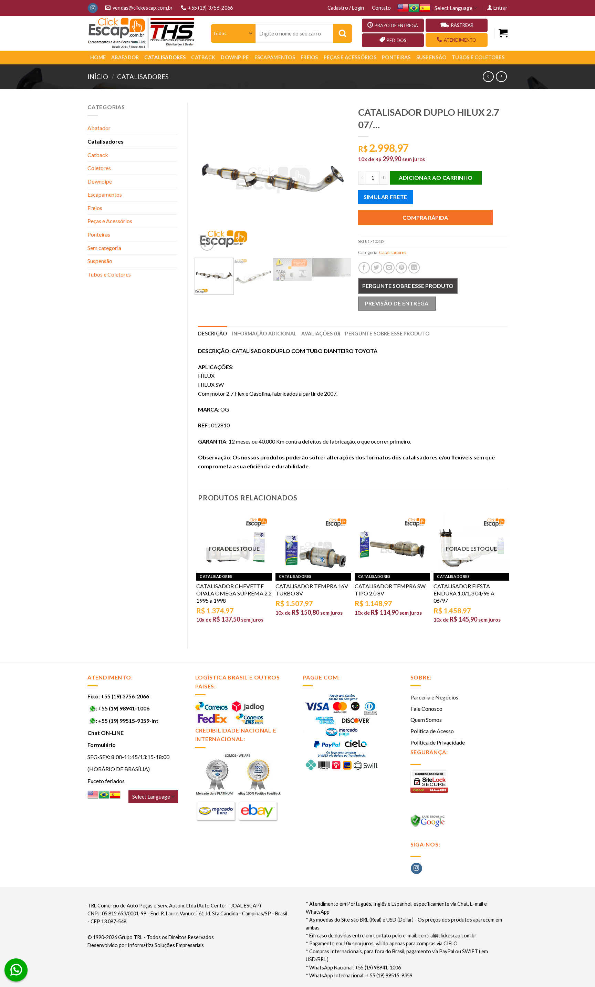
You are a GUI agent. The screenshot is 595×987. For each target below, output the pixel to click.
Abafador (125, 57)
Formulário (101, 744)
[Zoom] (207, 244)
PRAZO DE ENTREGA (396, 25)
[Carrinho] (503, 33)
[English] (402, 8)
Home (98, 57)
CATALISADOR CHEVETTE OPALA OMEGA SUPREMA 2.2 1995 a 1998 (234, 593)
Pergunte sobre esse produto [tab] (387, 333)
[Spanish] (424, 8)
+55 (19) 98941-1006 (123, 708)
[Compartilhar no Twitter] (376, 267)
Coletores (99, 168)
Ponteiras (396, 57)
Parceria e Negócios (434, 697)
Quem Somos (426, 719)
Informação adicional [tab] (264, 333)
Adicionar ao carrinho (435, 177)
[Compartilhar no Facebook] (364, 267)
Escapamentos (274, 57)
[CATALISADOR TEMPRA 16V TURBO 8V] (313, 543)
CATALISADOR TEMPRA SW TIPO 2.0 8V (390, 589)
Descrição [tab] (212, 333)
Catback (203, 57)
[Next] (336, 178)
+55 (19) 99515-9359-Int (128, 720)
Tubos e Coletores (478, 57)
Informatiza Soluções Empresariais (166, 945)
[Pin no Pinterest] (401, 267)
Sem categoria (104, 248)
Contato (381, 8)
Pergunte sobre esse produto (407, 285)
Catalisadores (165, 57)
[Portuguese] (413, 8)
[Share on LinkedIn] (414, 267)
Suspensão (431, 57)
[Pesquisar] (342, 33)
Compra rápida (425, 217)
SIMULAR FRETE (385, 197)
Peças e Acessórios (350, 57)
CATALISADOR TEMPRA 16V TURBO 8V (311, 589)
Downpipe (235, 57)
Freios (309, 57)
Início (97, 77)
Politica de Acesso (432, 731)
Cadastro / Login (345, 8)
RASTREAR (462, 25)
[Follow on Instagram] (93, 8)
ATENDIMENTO (460, 40)
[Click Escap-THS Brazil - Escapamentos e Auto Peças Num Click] (142, 33)
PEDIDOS (396, 40)
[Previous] (209, 178)
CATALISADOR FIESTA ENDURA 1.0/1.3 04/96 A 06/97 (464, 593)
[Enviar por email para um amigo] (389, 267)
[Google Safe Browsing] (428, 822)
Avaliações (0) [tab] (320, 333)
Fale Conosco (426, 708)
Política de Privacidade (437, 742)
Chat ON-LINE (105, 732)
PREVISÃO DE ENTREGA (397, 303)
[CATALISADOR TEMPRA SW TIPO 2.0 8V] (392, 543)
